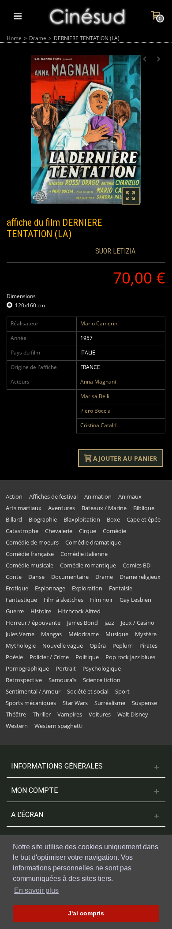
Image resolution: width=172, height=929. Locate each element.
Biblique (143, 508)
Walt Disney (132, 714)
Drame (37, 38)
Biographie (43, 519)
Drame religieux (140, 577)
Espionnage (50, 588)
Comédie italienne (84, 554)
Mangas (51, 634)
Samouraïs (62, 680)
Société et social (87, 691)
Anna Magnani (98, 381)
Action (14, 496)
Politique (87, 657)
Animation (98, 496)
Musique (116, 634)
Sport (122, 691)
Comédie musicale (29, 565)
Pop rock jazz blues (130, 657)
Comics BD (136, 565)
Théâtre (16, 714)
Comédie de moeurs (32, 542)
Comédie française (30, 554)
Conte (14, 577)
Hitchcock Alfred (79, 611)
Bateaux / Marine (104, 508)
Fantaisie (120, 588)
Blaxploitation (82, 519)
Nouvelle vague (62, 645)
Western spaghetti (58, 726)
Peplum (122, 645)
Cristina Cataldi (99, 425)
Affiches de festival (53, 496)
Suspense (144, 703)
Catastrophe (22, 531)
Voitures (100, 714)
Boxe (113, 519)
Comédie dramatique (93, 542)
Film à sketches (63, 600)
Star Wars (75, 703)
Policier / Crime (49, 657)
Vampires (69, 714)
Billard (14, 519)
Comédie (114, 531)
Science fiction (101, 680)
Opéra (98, 645)
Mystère (146, 634)
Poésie (14, 657)
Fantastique (21, 600)
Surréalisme (109, 703)
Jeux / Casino (137, 623)
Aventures (61, 508)
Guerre (15, 611)
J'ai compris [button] (86, 913)
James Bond (82, 623)
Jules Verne (20, 634)
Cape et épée (144, 519)
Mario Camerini (99, 323)
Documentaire (70, 577)
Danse (36, 577)
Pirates (148, 645)
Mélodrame (83, 634)
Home (14, 38)
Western (17, 726)
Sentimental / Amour (33, 691)
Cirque (87, 531)
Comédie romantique (88, 565)
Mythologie (21, 645)
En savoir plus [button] (36, 890)
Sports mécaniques (31, 703)
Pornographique (27, 668)
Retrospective (24, 680)
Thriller (42, 714)
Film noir (101, 600)
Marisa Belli (94, 396)
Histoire (40, 611)
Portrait (66, 668)
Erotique (17, 588)
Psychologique (101, 668)
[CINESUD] (87, 15)
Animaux (130, 496)
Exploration (87, 588)
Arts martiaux (23, 508)
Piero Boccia (95, 410)
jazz (109, 623)
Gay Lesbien (135, 600)
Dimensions (22, 296)
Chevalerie (58, 531)
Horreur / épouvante (33, 623)
